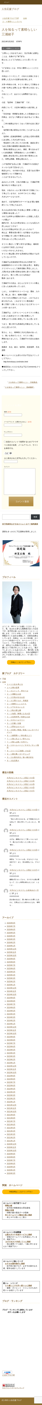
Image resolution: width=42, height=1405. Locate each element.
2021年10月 (11, 1112)
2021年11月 (11, 1108)
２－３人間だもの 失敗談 (17, 701)
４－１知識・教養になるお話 (18, 714)
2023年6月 (11, 1047)
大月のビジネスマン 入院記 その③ (20, 784)
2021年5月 (11, 1128)
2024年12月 (11, 988)
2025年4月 (11, 975)
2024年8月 (11, 1001)
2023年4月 (11, 1053)
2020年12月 (11, 1144)
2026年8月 (11, 923)
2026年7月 (11, 926)
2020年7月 (11, 1160)
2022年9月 (11, 1076)
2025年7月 (11, 965)
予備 (4, 679)
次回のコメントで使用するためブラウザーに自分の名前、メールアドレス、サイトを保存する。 (21, 445)
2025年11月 (11, 952)
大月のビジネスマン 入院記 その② (20, 788)
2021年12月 (11, 1105)
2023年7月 (11, 1043)
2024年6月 (11, 1007)
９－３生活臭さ (13, 761)
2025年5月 (11, 972)
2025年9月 (11, 959)
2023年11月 (11, 1030)
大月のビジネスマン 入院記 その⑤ (20, 778)
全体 (4, 682)
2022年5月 (11, 1089)
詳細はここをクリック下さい (21, 662)
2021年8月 (11, 1118)
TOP (10, 18)
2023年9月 (11, 1037)
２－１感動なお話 (14, 694)
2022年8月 (11, 1079)
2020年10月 (11, 1151)
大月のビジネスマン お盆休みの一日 (24, 890)
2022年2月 (11, 1099)
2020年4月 (11, 1170)
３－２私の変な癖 (14, 710)
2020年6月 (11, 1164)
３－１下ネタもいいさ (16, 707)
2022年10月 (11, 1073)
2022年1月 (11, 1102)
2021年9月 (11, 1115)
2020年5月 (11, 1167)
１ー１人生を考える (15, 684)
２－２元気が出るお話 (16, 697)
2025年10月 (11, 955)
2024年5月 (11, 1011)
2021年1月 (11, 1141)
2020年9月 (11, 1154)
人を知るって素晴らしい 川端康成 (22, 382)
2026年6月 (11, 929)
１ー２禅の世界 (13, 688)
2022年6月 (11, 1086)
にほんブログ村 (8, 1375)
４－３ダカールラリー (16, 720)
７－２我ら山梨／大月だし (17, 742)
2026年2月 (11, 942)
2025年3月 (11, 978)
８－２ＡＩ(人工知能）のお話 (19, 751)
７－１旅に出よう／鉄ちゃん (18, 739)
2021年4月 (11, 1131)
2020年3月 (11, 1173)
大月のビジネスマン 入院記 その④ (20, 781)
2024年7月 (11, 1004)
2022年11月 (11, 1069)
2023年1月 (11, 1063)
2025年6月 (11, 968)
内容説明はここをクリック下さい (21, 1192)
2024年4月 (11, 1014)
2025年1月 (11, 985)
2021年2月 (11, 1138)
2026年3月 (11, 939)
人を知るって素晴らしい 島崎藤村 (19, 387)
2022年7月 (11, 1082)
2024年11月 (11, 991)
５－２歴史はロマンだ (16, 727)
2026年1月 (11, 946)
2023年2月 (11, 1060)
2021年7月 (11, 1121)
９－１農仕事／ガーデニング (18, 754)
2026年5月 (11, 933)
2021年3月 (11, 1134)
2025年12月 (11, 949)
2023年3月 (11, 1056)
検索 (35, 517)
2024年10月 (11, 994)
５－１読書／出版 (14, 723)
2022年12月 (11, 1066)
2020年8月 (11, 1157)
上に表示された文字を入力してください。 (21, 458)
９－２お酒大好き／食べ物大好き (20, 757)
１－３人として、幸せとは (17, 691)
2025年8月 (11, 962)
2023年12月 (11, 1027)
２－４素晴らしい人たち (11, 48)
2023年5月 (11, 1050)
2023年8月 (11, 1040)
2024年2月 (11, 1020)
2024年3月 (11, 1017)
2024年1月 (11, 1024)
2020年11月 (11, 1147)
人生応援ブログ (10, 9)
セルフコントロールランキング (13, 1388)
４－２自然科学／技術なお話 (18, 717)
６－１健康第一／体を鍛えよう (19, 735)
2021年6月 (11, 1125)
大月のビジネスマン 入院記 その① (20, 791)
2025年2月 (11, 981)
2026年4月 (11, 936)
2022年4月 (11, 1092)
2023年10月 (11, 1033)
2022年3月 (11, 1095)
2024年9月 (11, 998)
